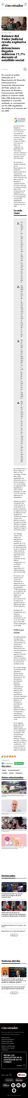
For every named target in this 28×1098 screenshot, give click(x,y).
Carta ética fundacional (7, 1039)
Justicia (11, 773)
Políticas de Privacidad (7, 1043)
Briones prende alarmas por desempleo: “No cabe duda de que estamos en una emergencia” (22, 369)
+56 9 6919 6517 (5, 1034)
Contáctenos (4, 1050)
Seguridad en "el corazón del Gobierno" (13, 931)
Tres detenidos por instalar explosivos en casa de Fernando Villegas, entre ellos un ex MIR (22, 252)
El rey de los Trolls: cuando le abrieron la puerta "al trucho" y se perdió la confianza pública (13, 980)
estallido (4, 773)
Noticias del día (10, 961)
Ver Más (13, 935)
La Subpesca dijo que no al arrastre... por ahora (13, 926)
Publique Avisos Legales (7, 1048)
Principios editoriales (7, 1041)
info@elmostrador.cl (15, 1034)
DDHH (4, 770)
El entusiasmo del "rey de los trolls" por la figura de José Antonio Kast (11, 895)
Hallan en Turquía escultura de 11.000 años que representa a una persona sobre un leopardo (22, 432)
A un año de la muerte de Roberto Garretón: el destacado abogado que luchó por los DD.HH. (13, 813)
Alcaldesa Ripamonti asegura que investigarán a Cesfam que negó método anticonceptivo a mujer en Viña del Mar (12, 848)
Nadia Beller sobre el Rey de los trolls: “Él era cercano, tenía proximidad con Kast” (22, 311)
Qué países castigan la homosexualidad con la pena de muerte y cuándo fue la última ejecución (13, 831)
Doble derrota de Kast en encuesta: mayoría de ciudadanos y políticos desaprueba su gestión (13, 914)
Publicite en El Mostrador (8, 1046)
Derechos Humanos (13, 770)
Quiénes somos (5, 1037)
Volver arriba (4, 1075)
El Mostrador (5, 69)
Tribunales (19, 773)
